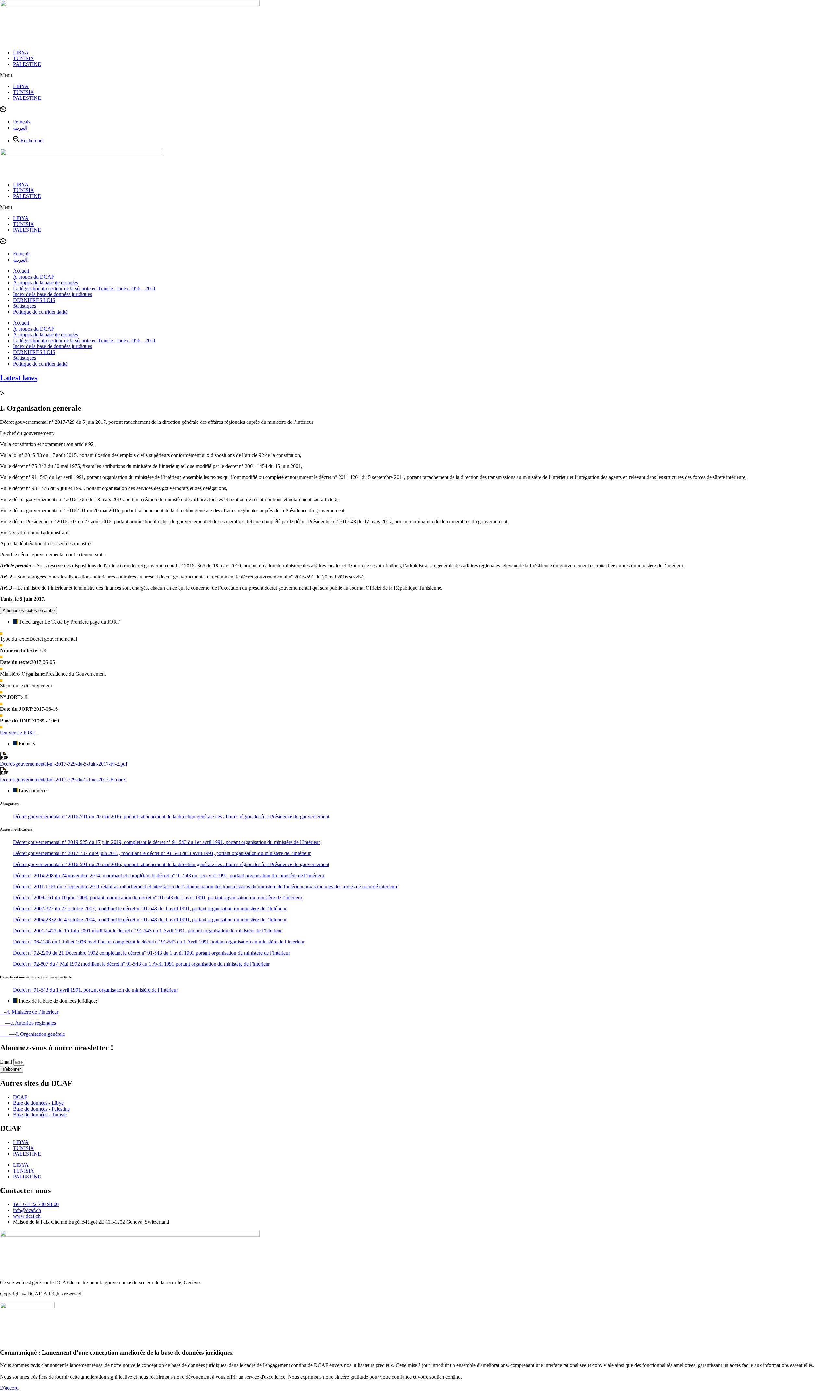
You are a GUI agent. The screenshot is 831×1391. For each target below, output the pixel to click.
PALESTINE (27, 64)
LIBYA (21, 52)
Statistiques (24, 306)
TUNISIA (23, 58)
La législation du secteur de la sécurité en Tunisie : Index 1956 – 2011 (84, 288)
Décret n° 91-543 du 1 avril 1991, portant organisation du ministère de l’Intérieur (95, 990)
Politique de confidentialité (40, 312)
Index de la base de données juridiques (52, 294)
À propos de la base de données (45, 282)
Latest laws (18, 377)
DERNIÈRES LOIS (34, 300)
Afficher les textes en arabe (29, 610)
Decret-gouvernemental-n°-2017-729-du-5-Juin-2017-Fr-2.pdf (63, 764)
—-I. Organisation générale (32, 1034)
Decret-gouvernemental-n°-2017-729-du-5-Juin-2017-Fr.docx (63, 779)
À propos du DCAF (33, 277)
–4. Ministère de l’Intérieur (29, 1012)
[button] (415, 75)
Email (6, 1062)
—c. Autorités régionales (28, 1023)
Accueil (21, 271)
